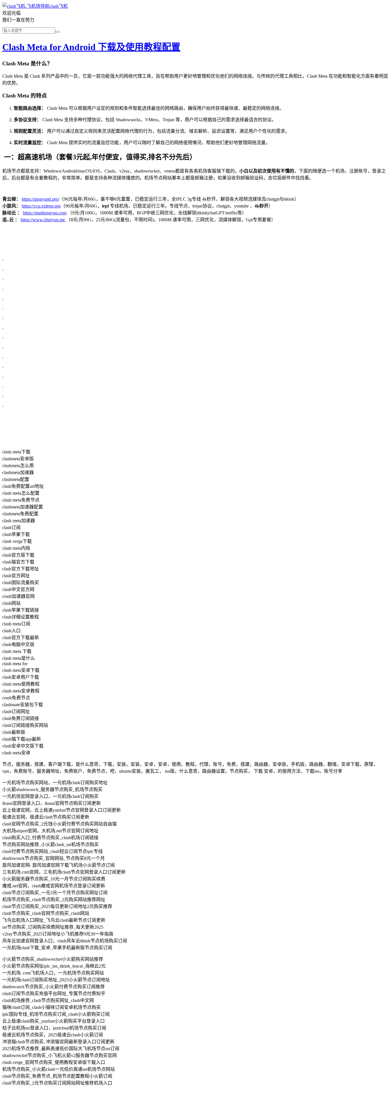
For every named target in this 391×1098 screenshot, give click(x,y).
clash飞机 (59, 6)
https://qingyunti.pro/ (40, 199)
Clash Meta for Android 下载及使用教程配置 (91, 47)
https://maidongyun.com (44, 212)
